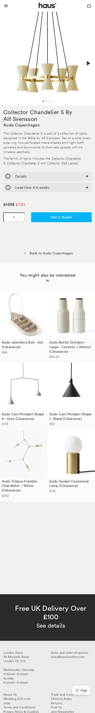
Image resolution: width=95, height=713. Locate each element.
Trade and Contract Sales (69, 695)
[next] (88, 63)
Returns (56, 703)
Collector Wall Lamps (62, 163)
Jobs (6, 703)
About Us (10, 695)
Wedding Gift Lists (17, 699)
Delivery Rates (61, 699)
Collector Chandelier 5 (23, 163)
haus (39, 10)
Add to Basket (61, 217)
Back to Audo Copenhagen (51, 253)
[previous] (7, 58)
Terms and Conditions (19, 707)
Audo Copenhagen (21, 125)
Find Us (56, 707)
